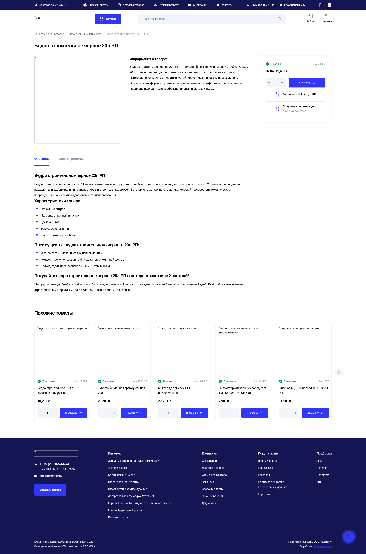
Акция (320, 460)
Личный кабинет (268, 460)
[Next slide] (339, 372)
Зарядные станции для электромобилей (133, 460)
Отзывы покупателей (215, 474)
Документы (209, 503)
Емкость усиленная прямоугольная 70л (121, 390)
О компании (200, 4)
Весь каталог (116, 517)
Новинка (321, 467)
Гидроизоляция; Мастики (123, 481)
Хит (318, 481)
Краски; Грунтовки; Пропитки (126, 510)
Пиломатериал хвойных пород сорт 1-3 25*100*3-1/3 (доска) (242, 390)
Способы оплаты (98, 4)
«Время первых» (323, 546)
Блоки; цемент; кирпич (122, 474)
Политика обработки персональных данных (272, 484)
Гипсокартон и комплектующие (127, 489)
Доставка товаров (133, 4)
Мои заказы (265, 467)
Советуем (322, 474)
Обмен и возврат (169, 4)
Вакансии (208, 481)
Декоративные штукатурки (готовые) (131, 496)
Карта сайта (265, 494)
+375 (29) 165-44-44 (262, 4)
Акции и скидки (117, 467)
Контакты (227, 4)
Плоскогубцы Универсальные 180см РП (303, 390)
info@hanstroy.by (294, 4)
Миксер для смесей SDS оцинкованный (174, 390)
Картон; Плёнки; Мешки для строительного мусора (140, 503)
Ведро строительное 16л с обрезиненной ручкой (55, 390)
